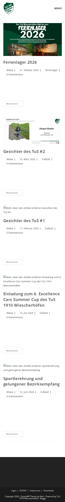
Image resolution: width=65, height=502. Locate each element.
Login (13, 490)
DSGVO (23, 490)
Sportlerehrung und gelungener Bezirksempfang (31, 381)
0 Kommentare (14, 74)
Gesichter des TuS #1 (24, 220)
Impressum (35, 490)
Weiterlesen (15, 103)
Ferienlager (51, 70)
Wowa (9, 70)
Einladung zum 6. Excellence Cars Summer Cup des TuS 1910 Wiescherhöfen (31, 299)
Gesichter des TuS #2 (24, 151)
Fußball (46, 159)
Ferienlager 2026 (20, 62)
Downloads (49, 490)
